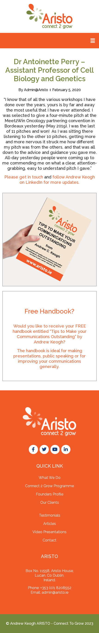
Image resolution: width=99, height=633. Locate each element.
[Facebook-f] (33, 449)
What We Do (50, 477)
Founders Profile (49, 494)
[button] (93, 40)
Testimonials (49, 515)
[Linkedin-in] (65, 449)
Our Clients (49, 502)
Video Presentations (49, 532)
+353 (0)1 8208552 (55, 588)
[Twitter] (44, 449)
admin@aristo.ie (55, 592)
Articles (49, 523)
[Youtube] (55, 449)
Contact (49, 540)
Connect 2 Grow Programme (49, 486)
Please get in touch (23, 177)
